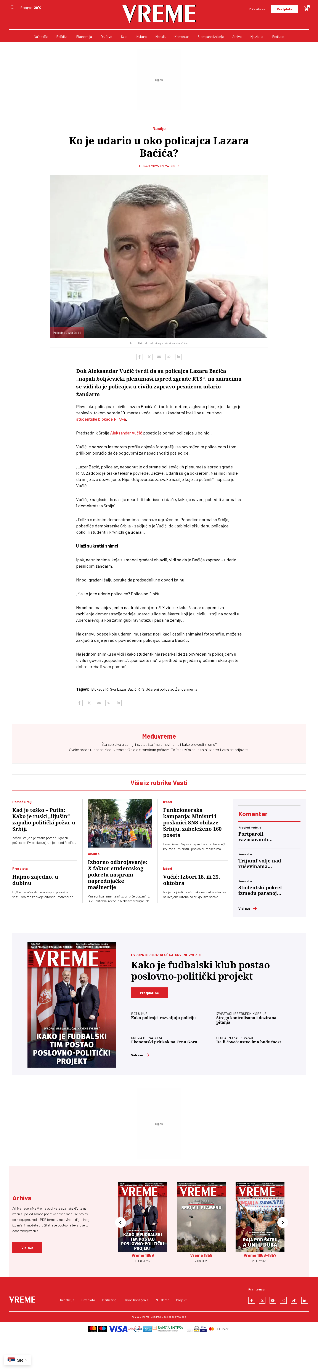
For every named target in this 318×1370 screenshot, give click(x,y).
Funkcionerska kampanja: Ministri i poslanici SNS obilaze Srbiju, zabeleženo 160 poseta (192, 822)
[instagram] (283, 1300)
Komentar (181, 36)
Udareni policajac (160, 689)
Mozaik (160, 36)
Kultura (141, 36)
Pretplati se (149, 993)
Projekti (182, 1300)
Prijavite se (257, 9)
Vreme (145, 1316)
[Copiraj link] (168, 357)
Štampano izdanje (211, 36)
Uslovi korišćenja (136, 1300)
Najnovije (41, 36)
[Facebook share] (139, 357)
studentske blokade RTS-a (101, 419)
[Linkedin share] (178, 357)
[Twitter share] (149, 357)
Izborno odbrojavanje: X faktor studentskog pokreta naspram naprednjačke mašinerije (117, 874)
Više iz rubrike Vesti (159, 782)
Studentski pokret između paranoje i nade (260, 890)
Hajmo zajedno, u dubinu (35, 880)
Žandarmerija (186, 689)
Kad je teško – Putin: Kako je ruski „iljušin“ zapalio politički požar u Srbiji (43, 819)
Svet (124, 36)
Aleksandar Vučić (126, 432)
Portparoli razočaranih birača (253, 837)
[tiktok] (294, 1300)
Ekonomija (84, 36)
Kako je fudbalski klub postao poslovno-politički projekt (200, 971)
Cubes (182, 1316)
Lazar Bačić (127, 689)
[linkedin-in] (304, 1300)
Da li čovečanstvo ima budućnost (248, 1042)
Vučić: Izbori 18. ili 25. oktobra (191, 880)
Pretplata (284, 9)
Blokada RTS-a (103, 689)
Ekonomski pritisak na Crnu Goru (164, 1042)
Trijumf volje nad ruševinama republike (259, 863)
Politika (61, 36)
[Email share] (159, 357)
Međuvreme (114, 749)
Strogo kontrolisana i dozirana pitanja (246, 1020)
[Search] (12, 7)
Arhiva (237, 36)
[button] (120, 1223)
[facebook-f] (251, 1300)
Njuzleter (256, 36)
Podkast (278, 36)
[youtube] (273, 1300)
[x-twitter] (262, 1300)
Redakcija (67, 1300)
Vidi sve (244, 908)
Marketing (109, 1300)
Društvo (106, 36)
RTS (141, 689)
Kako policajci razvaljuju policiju (163, 1018)
